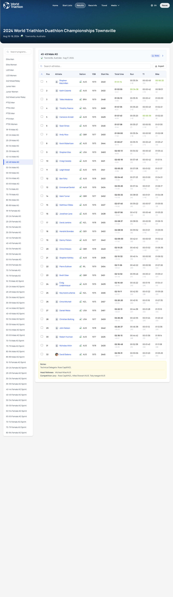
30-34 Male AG (12, 145)
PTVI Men (10, 118)
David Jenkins (65, 222)
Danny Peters (65, 240)
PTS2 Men (10, 102)
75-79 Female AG (13, 275)
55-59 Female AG (13, 254)
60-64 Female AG (13, 259)
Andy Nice (63, 134)
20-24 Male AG (12, 135)
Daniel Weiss (64, 310)
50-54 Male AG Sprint (15, 319)
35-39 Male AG (12, 151)
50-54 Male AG (12, 167)
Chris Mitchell (65, 301)
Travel (104, 5)
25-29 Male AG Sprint (15, 292)
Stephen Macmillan (63, 81)
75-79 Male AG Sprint (15, 346)
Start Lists (67, 5)
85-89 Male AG (12, 205)
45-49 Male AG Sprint (15, 313)
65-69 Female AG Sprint (16, 416)
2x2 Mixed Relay (13, 81)
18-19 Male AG (12, 129)
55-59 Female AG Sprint (16, 405)
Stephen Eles (65, 152)
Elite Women (11, 64)
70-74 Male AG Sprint (15, 340)
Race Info (92, 5)
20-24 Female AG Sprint (16, 367)
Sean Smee (64, 125)
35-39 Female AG (13, 232)
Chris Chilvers (65, 249)
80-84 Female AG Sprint (16, 432)
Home (55, 5)
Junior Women (12, 91)
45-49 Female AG (13, 243)
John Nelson (64, 328)
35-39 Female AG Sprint (16, 384)
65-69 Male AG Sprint (15, 335)
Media (114, 5)
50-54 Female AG (13, 248)
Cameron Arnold (66, 117)
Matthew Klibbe (66, 205)
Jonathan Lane (65, 213)
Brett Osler (64, 275)
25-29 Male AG (12, 140)
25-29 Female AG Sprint (16, 373)
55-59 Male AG (12, 173)
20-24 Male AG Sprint (15, 286)
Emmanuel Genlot (67, 187)
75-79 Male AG (12, 194)
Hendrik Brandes (66, 231)
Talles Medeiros (66, 99)
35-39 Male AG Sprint (15, 302)
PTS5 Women (11, 124)
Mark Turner (64, 196)
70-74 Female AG (13, 270)
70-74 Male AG (12, 189)
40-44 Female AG (13, 237)
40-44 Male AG (12, 156)
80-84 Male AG (12, 200)
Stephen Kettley (66, 257)
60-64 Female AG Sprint (16, 411)
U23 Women (11, 75)
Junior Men (10, 86)
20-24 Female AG (13, 216)
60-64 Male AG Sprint (15, 329)
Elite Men (10, 59)
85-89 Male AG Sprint (15, 357)
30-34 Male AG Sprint (15, 297)
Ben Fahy (63, 178)
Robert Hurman (66, 336)
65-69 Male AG (12, 183)
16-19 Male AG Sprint (15, 281)
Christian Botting (66, 319)
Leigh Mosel (64, 169)
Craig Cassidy (65, 161)
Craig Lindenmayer (65, 284)
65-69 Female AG (13, 265)
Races (165, 5)
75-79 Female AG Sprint (16, 427)
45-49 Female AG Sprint (16, 394)
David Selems (65, 354)
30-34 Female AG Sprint (16, 378)
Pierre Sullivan (65, 266)
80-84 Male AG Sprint (15, 351)
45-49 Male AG (12, 162)
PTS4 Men (10, 108)
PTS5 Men (10, 113)
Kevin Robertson (66, 143)
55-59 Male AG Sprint (15, 324)
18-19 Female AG (13, 210)
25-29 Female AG (13, 221)
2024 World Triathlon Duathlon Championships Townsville (59, 30)
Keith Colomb (65, 90)
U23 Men (10, 70)
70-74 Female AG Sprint (16, 421)
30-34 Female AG (13, 227)
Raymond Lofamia (67, 293)
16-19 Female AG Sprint (16, 362)
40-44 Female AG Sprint (16, 389)
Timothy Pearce (66, 108)
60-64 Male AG (12, 178)
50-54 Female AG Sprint (16, 400)
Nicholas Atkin (65, 345)
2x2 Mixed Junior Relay (15, 97)
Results (80, 5)
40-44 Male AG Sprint (15, 308)
